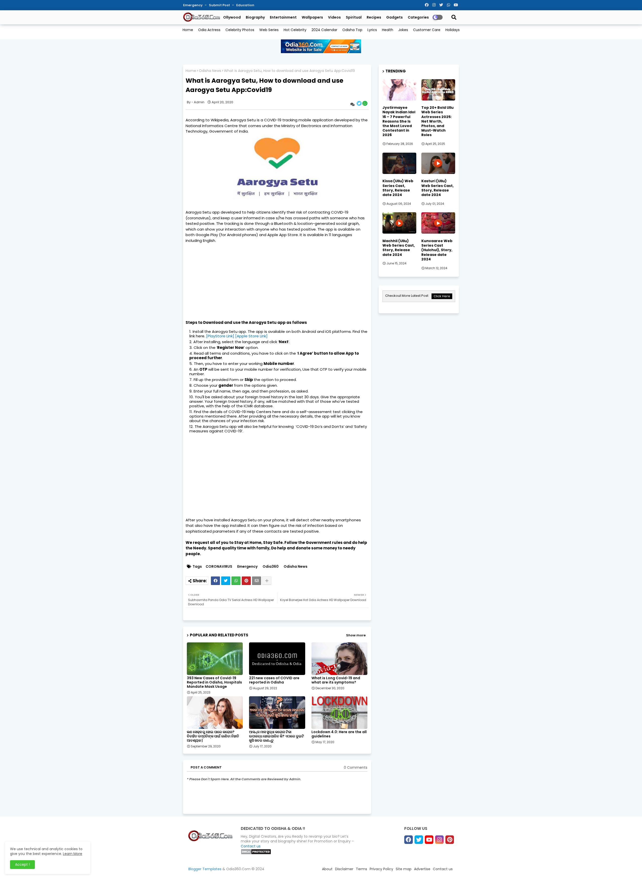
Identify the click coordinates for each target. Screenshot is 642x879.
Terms (361, 868)
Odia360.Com (238, 868)
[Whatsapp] (235, 580)
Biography (255, 17)
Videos (334, 17)
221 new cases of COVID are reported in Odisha (274, 680)
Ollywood (232, 17)
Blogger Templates (204, 868)
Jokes (403, 29)
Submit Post (220, 5)
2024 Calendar (324, 29)
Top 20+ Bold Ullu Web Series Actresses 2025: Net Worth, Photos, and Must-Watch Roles (437, 121)
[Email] (256, 580)
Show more (356, 635)
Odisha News (210, 70)
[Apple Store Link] (251, 336)
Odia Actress (209, 29)
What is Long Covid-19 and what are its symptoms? (335, 680)
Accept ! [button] (22, 864)
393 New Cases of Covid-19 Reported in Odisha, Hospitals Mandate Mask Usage (214, 682)
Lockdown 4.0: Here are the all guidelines (339, 734)
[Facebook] (215, 580)
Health (387, 29)
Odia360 (271, 566)
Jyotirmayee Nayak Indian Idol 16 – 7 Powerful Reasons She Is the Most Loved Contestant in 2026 (398, 121)
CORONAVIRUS (219, 566)
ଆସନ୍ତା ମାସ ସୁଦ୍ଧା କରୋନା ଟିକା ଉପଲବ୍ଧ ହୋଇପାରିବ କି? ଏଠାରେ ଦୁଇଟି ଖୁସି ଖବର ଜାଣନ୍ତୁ (276, 736)
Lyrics (372, 29)
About (327, 868)
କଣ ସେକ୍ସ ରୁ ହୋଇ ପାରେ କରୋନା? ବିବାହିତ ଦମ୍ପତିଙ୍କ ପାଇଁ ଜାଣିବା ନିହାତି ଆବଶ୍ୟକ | (213, 736)
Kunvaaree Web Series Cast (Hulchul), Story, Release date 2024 (436, 250)
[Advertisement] (277, 278)
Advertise (422, 868)
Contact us (251, 846)
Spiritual (354, 17)
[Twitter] (225, 580)
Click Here (442, 296)
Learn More (72, 853)
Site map (404, 868)
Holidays (452, 29)
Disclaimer (344, 868)
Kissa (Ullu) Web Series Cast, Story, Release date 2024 (397, 188)
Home (188, 29)
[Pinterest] (246, 580)
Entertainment (283, 17)
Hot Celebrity (295, 29)
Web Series (269, 29)
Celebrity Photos (239, 29)
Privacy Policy (381, 868)
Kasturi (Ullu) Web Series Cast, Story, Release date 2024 (437, 188)
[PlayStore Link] (220, 336)
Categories (418, 17)
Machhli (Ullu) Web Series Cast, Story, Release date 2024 (398, 248)
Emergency (193, 5)
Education (245, 5)
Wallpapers (312, 17)
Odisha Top (352, 29)
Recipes (374, 17)
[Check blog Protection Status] (256, 853)
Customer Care (426, 29)
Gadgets (394, 17)
